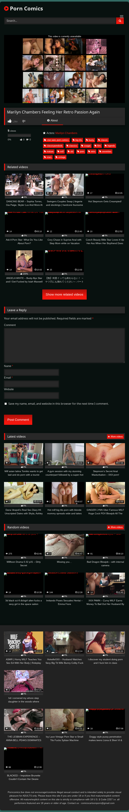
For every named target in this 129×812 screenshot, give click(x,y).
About (54, 120)
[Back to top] (118, 802)
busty (91, 140)
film (99, 145)
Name (8, 366)
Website (9, 389)
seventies (106, 151)
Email (8, 377)
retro (93, 151)
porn (82, 151)
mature (50, 151)
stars (49, 157)
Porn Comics (26, 8)
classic (104, 140)
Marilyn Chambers (66, 133)
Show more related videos (64, 294)
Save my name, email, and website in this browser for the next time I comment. (58, 403)
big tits (78, 140)
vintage (61, 157)
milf (62, 151)
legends (111, 145)
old (71, 151)
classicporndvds (54, 145)
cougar (87, 145)
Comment (10, 325)
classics (73, 145)
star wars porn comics (58, 140)
